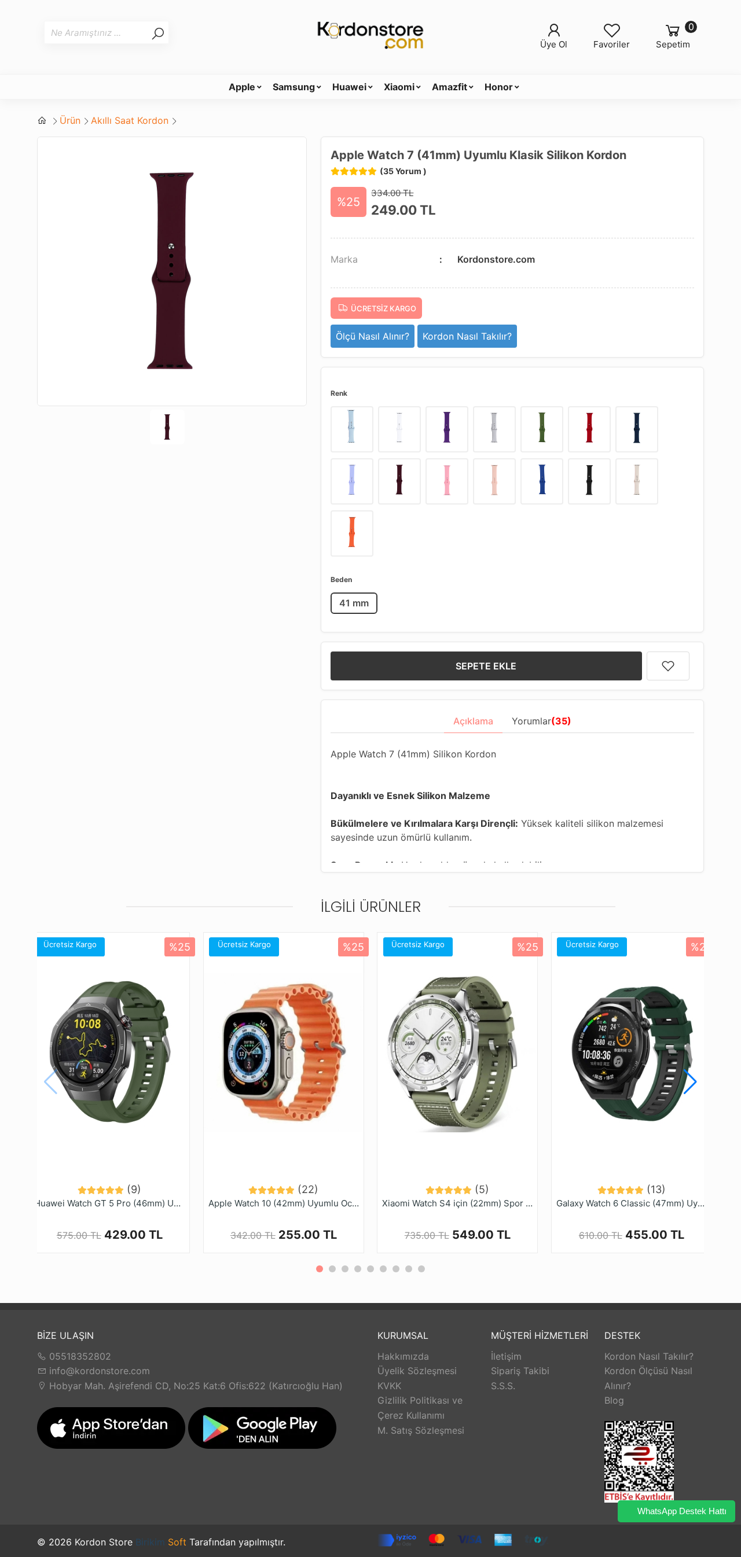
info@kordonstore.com (98, 1370)
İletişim (506, 1356)
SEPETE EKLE (486, 666)
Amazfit (449, 87)
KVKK (389, 1386)
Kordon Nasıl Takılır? (649, 1356)
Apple (242, 87)
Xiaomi (399, 87)
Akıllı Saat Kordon (129, 120)
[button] (690, 1082)
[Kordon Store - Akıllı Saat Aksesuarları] (370, 37)
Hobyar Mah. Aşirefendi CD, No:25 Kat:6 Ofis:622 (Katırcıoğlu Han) (194, 1386)
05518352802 (78, 1356)
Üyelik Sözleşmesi (417, 1370)
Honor (499, 87)
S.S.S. (503, 1386)
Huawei (349, 87)
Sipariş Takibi (520, 1370)
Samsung (294, 87)
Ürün (70, 120)
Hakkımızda (403, 1356)
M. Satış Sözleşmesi (420, 1430)
